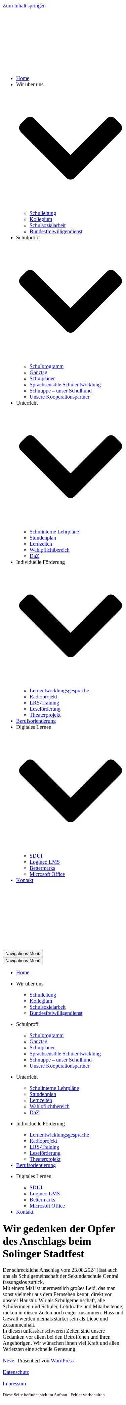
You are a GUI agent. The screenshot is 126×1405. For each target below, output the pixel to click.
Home (22, 78)
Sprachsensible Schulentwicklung (65, 384)
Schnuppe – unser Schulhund (61, 391)
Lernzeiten (41, 544)
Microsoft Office (47, 874)
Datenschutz (16, 1372)
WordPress (62, 1360)
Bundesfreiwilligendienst (56, 231)
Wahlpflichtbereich (50, 550)
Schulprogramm (47, 366)
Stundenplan (43, 538)
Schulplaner (42, 378)
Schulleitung (43, 213)
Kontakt (24, 880)
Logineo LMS (45, 862)
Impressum (14, 1383)
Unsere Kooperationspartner (59, 397)
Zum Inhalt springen (24, 5)
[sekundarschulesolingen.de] (36, 67)
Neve (8, 1360)
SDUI (36, 856)
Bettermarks (42, 868)
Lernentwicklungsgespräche (59, 690)
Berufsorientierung (36, 721)
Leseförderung (45, 709)
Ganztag (38, 372)
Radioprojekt (43, 696)
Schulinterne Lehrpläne (54, 531)
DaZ (34, 556)
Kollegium (41, 219)
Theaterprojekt (45, 715)
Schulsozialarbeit (48, 225)
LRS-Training (44, 703)
